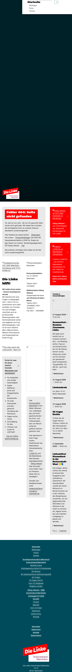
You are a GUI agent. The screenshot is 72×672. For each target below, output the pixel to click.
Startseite (33, 2)
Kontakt (36, 599)
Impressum (36, 611)
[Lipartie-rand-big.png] (60, 250)
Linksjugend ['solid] (36, 596)
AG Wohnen (36, 571)
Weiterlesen (58, 374)
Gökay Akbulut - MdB (36, 590)
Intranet (36, 602)
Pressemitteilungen (22, 238)
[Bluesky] (7, 4)
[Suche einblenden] (62, 4)
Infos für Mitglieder (36, 583)
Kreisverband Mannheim (36, 562)
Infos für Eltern (36, 608)
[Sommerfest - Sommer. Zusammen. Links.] (60, 304)
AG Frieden (36, 577)
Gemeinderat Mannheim (36, 593)
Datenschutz (36, 614)
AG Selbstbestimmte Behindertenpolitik (36, 574)
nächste (63, 531)
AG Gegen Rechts (58, 413)
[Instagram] (10, 4)
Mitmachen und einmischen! (11, 372)
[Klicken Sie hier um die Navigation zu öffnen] (68, 4)
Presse (31, 8)
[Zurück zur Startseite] (11, 193)
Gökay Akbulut (36, 464)
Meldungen (33, 5)
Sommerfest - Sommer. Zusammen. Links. (60, 326)
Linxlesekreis (60, 387)
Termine (32, 11)
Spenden (36, 605)
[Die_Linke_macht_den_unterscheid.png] (11, 348)
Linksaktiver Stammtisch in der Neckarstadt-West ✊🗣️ (60, 459)
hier (22, 246)
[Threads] (4, 4)
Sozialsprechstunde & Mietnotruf (36, 559)
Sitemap (36, 617)
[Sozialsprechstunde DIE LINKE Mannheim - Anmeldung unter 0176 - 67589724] (11, 267)
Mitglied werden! (36, 586)
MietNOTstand (36, 565)
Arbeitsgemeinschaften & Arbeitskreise (36, 568)
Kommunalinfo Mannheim (34, 404)
